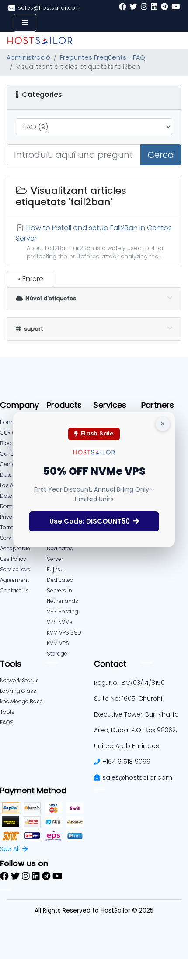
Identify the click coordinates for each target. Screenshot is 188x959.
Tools (7, 712)
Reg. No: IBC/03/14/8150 (129, 682)
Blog (6, 443)
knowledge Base (21, 701)
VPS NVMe (60, 622)
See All (10, 849)
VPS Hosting (62, 611)
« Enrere (30, 279)
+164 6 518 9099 (126, 761)
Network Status (19, 680)
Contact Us (14, 590)
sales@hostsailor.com (137, 777)
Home (8, 422)
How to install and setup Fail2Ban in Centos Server (94, 241)
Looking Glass (18, 691)
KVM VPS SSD (64, 632)
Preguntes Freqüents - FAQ (102, 57)
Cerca (161, 155)
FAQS (7, 722)
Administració (28, 57)
